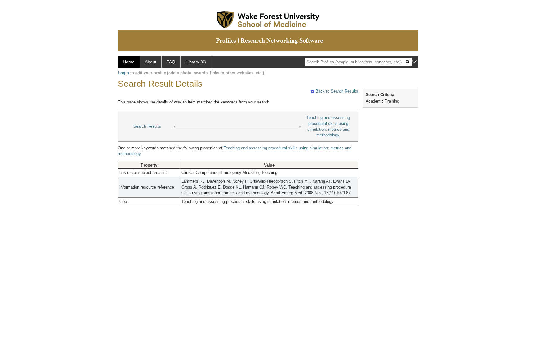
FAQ (171, 61)
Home (129, 61)
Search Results (147, 126)
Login (123, 73)
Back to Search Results (336, 91)
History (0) (195, 61)
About (150, 61)
